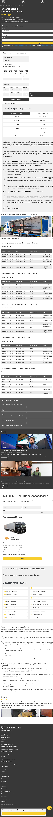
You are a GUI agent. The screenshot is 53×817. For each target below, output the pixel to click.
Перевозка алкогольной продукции (9, 764)
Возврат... (25, 92)
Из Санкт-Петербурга (6, 799)
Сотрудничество (5, 776)
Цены (2, 774)
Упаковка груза (4, 766)
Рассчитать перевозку (16, 99)
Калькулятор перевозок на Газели (8, 793)
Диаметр (25, 87)
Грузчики (18, 92)
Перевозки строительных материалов (9, 749)
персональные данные (26, 809)
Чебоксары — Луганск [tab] (16, 113)
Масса (4, 92)
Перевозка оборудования (6, 751)
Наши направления (5, 769)
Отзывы (3, 778)
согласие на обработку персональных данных (23, 45)
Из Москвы (3, 801)
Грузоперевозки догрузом (7, 744)
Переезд (3, 756)
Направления (9, 5)
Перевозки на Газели (5, 791)
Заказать (4, 458)
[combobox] (12, 79)
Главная (2, 5)
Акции (2, 783)
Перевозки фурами (5, 788)
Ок (23, 813)
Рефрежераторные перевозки (8, 759)
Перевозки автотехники (6, 761)
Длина (4, 87)
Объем (11, 92)
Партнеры (3, 781)
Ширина (11, 87)
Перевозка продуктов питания (8, 754)
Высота (17, 87)
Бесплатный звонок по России (14, 727)
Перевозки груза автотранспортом (9, 746)
